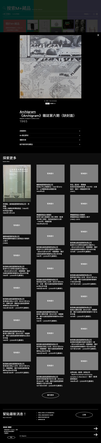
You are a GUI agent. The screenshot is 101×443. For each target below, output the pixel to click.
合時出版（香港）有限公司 (80, 372)
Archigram (28, 112)
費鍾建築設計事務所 (43, 215)
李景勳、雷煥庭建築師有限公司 (14, 204)
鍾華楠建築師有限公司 (11, 236)
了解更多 (6, 433)
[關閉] (98, 35)
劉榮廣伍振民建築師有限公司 (13, 267)
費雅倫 (83, 185)
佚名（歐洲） (74, 185)
